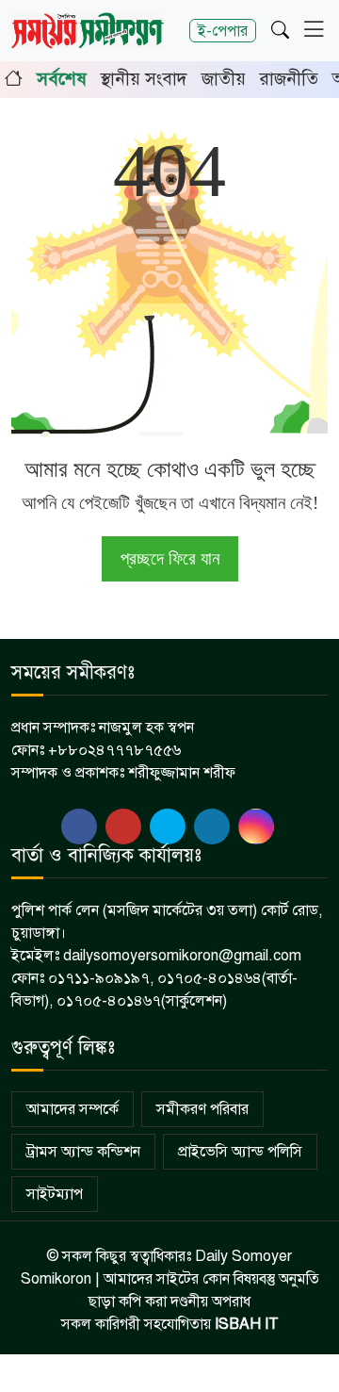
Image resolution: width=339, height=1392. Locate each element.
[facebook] (79, 826)
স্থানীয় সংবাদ (144, 79)
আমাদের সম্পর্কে (72, 1109)
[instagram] (256, 826)
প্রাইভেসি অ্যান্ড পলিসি (240, 1151)
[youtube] (168, 826)
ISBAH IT (247, 1324)
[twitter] (123, 826)
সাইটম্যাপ (54, 1194)
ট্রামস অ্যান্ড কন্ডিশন (83, 1151)
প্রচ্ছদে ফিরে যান (170, 558)
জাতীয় (224, 79)
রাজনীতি (289, 79)
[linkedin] (212, 826)
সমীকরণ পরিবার (202, 1109)
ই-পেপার (223, 31)
